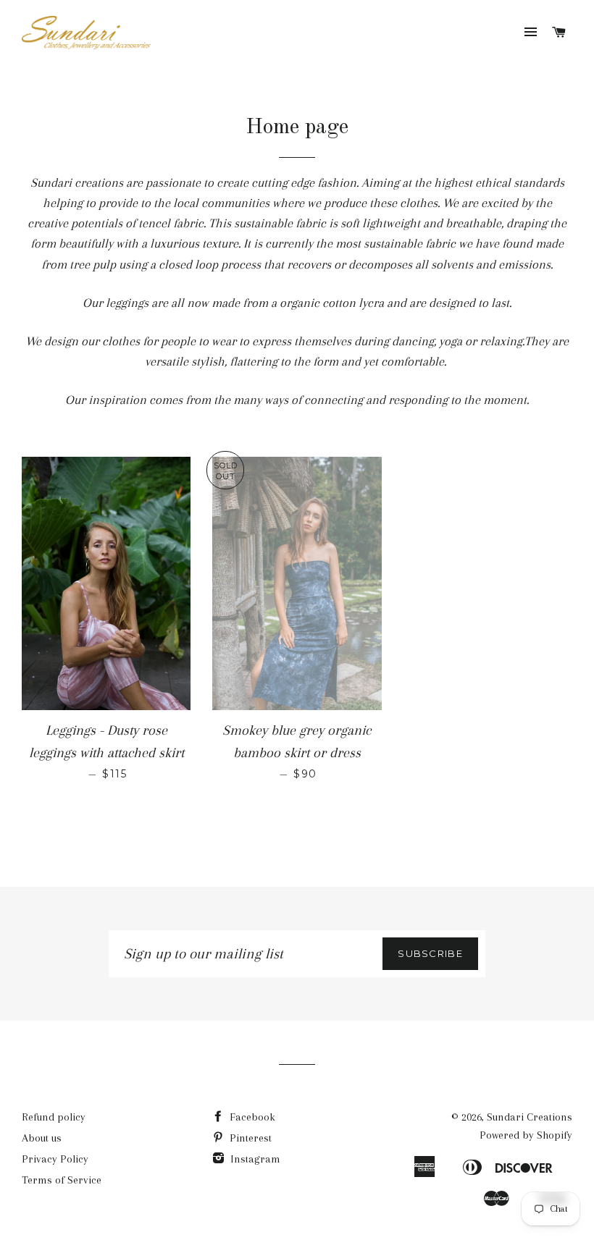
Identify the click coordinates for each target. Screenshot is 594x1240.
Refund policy (53, 1116)
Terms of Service (61, 1179)
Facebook (251, 1116)
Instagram (253, 1158)
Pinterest (249, 1137)
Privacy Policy (55, 1158)
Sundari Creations (529, 1116)
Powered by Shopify (526, 1135)
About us (42, 1137)
